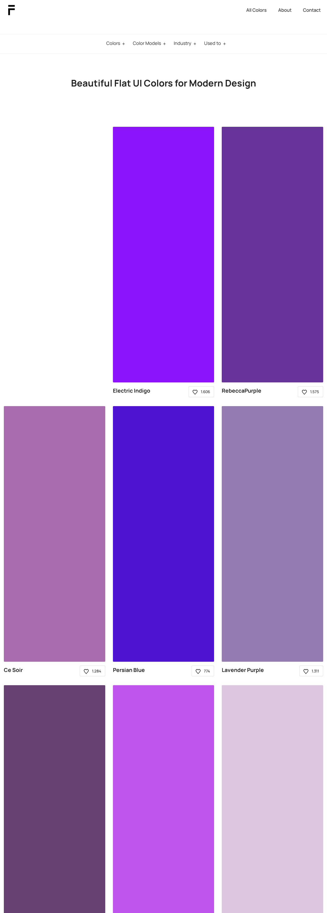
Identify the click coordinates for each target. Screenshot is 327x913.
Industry (182, 43)
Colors (113, 43)
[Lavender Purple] (272, 534)
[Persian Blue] (163, 534)
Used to (212, 43)
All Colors (256, 10)
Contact (312, 10)
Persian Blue (129, 669)
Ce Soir (13, 669)
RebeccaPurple (241, 390)
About (284, 10)
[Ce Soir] (54, 534)
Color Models (147, 43)
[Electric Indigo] (163, 254)
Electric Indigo (131, 390)
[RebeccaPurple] (272, 254)
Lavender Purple (243, 669)
